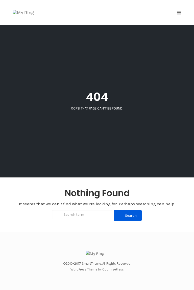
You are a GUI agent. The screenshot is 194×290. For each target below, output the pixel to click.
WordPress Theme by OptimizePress (97, 269)
